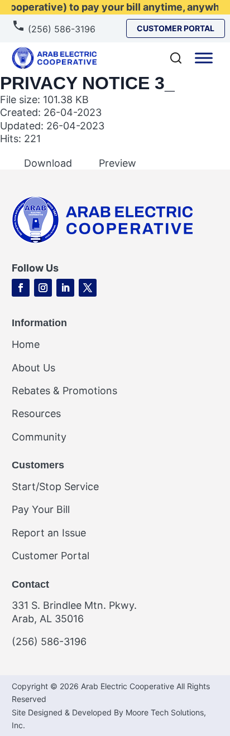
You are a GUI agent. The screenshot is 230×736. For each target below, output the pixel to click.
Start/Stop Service (55, 486)
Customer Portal (50, 555)
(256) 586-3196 (60, 29)
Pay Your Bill (41, 509)
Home (26, 344)
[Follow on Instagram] (43, 288)
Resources (36, 413)
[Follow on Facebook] (21, 288)
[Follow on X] (88, 288)
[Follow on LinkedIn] (65, 288)
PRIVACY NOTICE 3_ (87, 83)
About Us (33, 368)
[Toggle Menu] (204, 57)
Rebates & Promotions (64, 390)
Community (39, 437)
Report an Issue (49, 533)
